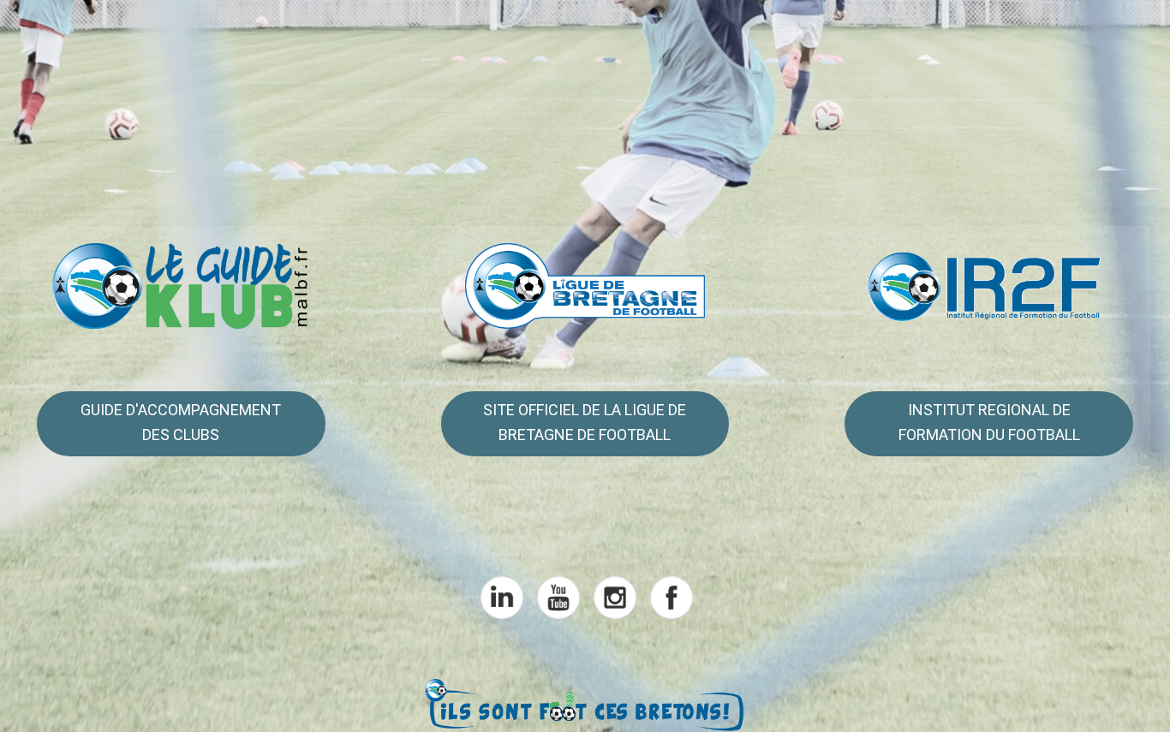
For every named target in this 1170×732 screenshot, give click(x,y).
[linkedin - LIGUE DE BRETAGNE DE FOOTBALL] (500, 596)
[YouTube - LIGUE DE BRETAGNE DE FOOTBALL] (557, 596)
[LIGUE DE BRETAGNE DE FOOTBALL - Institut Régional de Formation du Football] (988, 285)
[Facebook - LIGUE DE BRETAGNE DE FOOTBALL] (670, 596)
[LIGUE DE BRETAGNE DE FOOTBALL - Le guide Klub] (181, 285)
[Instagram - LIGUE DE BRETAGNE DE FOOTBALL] (613, 596)
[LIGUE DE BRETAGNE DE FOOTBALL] (585, 285)
